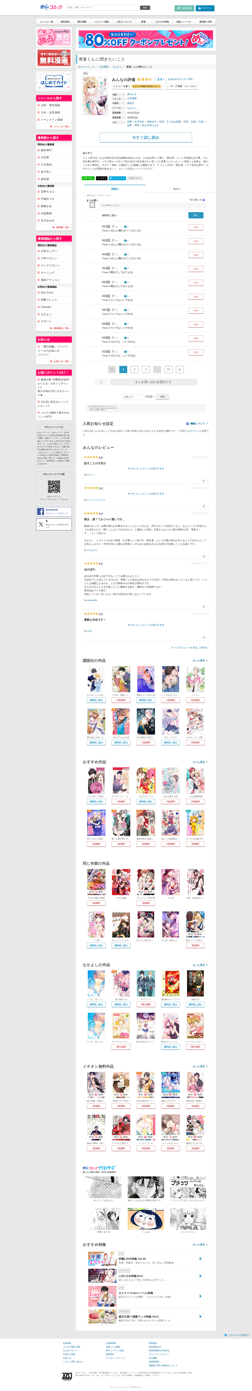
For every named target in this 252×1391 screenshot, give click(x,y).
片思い (202, 121)
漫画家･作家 (205, 21)
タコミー (91, 474)
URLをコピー (135, 178)
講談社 (130, 103)
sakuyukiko (92, 600)
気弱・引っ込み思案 (170, 121)
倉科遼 (45, 179)
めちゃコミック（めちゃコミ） (119, 1387)
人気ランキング (124, 21)
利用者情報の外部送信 (159, 1350)
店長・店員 (190, 121)
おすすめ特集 (162, 21)
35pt (196, 241)
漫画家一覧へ (63, 227)
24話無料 (121, 700)
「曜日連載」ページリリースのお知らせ (53, 350)
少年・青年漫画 (50, 105)
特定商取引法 (155, 1347)
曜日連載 (81, 21)
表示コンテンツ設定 (115, 1350)
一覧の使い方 (196, 199)
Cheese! (46, 307)
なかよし (117, 66)
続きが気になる (150, 125)
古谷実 (45, 157)
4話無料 (121, 844)
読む (196, 215)
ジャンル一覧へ (62, 126)
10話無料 (145, 1148)
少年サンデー (49, 251)
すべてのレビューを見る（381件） (190, 647)
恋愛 (129, 121)
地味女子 (152, 121)
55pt (196, 282)
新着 (143, 21)
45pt (196, 255)
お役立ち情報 (69, 1354)
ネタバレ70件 (185, 79)
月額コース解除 (113, 1347)
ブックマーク (117, 178)
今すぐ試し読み (145, 137)
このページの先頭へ (238, 1335)
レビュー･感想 (101, 21)
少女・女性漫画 (50, 112)
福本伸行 (46, 150)
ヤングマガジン (50, 265)
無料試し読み (96, 700)
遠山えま (132, 94)
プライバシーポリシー (159, 1354)
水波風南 (46, 213)
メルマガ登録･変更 (71, 1347)
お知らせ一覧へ (62, 361)
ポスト (103, 178)
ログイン (194, 431)
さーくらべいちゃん (96, 500)
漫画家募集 (154, 1361)
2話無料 (96, 903)
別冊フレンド (49, 299)
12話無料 (170, 700)
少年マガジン (49, 258)
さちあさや (92, 550)
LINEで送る (88, 178)
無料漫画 (65, 21)
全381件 (172, 79)
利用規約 (153, 1343)
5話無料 (195, 844)
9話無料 (171, 1106)
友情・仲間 (133, 125)
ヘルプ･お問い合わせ (72, 1361)
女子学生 (139, 121)
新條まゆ (46, 206)
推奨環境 (110, 1354)
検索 (145, 7)
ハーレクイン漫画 (52, 119)
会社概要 (153, 1358)
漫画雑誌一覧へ (62, 328)
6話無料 (96, 844)
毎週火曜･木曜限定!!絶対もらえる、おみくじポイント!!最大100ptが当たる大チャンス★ (53, 387)
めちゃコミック (86, 66)
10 (168, 369)
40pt (196, 227)
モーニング (48, 272)
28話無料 (195, 700)
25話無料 (195, 742)
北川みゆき (48, 220)
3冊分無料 (146, 1004)
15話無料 (170, 801)
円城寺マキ (48, 198)
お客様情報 (111, 1343)
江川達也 (46, 164)
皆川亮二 (46, 171)
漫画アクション (50, 279)
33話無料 (170, 844)
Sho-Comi (47, 292)
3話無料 (121, 801)
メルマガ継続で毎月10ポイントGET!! (53, 414)
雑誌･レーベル (184, 21)
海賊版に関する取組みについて (163, 1365)
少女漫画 (104, 66)
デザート (46, 321)
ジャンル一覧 (46, 21)
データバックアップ (115, 1358)
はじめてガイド (70, 1350)
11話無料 (145, 742)
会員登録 (67, 1343)
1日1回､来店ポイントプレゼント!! (53, 403)
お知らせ (67, 1358)
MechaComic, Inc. (136, 1387)
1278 (89, 631)
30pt (196, 296)
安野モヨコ (48, 191)
